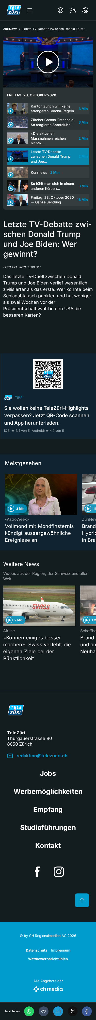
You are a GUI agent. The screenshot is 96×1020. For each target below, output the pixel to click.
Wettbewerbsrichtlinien (48, 959)
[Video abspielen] (48, 62)
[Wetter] (73, 10)
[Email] (58, 1011)
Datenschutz (36, 950)
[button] (43, 1011)
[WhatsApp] (29, 1011)
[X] (73, 1011)
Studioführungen (48, 827)
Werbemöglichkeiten (48, 791)
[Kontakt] (85, 10)
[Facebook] (87, 1011)
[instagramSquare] (59, 872)
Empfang (48, 809)
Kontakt (48, 845)
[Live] (60, 10)
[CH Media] (48, 988)
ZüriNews (10, 29)
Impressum (60, 950)
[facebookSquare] (37, 872)
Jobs (48, 773)
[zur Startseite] (14, 10)
